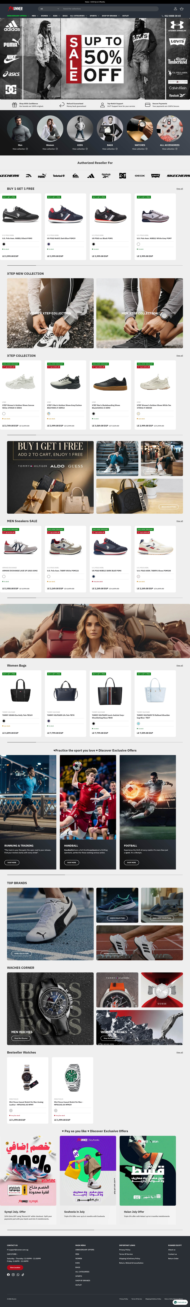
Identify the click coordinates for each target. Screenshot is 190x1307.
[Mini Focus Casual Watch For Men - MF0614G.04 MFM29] (72, 1077)
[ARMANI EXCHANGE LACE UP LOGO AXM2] (20, 546)
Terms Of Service (126, 1254)
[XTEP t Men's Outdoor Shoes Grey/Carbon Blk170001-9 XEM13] (65, 381)
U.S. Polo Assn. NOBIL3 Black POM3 (17, 238)
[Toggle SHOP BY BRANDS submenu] (119, 15)
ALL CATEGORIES (77, 16)
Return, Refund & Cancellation (131, 1263)
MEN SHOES (150, 471)
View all (179, 189)
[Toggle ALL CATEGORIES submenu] (86, 15)
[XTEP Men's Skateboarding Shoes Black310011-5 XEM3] (110, 381)
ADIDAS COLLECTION (111, 954)
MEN (34, 16)
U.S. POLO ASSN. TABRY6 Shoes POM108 (154, 571)
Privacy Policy (124, 1250)
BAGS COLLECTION (169, 507)
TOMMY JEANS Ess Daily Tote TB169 (17, 715)
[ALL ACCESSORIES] (170, 128)
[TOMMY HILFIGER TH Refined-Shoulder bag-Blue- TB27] (155, 691)
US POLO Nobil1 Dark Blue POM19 (61, 238)
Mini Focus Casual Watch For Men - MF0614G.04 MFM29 (68, 1103)
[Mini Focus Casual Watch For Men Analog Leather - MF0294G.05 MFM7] (27, 1077)
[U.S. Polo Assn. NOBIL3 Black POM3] (20, 214)
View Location (15, 1267)
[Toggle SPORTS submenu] (98, 15)
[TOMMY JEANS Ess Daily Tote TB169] (20, 691)
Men (20, 145)
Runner (14, 1299)
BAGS (65, 16)
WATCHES (140, 145)
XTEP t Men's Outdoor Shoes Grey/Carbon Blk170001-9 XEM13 (64, 406)
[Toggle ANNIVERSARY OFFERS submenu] (28, 15)
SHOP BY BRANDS (109, 16)
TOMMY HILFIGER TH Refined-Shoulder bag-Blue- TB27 (153, 716)
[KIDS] (80, 128)
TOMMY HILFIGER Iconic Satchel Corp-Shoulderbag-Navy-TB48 (108, 716)
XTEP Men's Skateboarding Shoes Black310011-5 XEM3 (106, 406)
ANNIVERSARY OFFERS (17, 16)
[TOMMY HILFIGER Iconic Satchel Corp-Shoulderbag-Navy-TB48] (110, 691)
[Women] (50, 128)
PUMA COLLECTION (21, 954)
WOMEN (44, 16)
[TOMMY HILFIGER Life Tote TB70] (65, 691)
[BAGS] (110, 128)
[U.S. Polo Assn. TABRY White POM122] (65, 546)
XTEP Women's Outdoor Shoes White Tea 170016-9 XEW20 (154, 406)
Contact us (172, 1254)
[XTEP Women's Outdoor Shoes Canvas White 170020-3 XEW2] (20, 381)
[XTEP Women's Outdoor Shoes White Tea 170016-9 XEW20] (155, 381)
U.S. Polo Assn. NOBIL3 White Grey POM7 (154, 238)
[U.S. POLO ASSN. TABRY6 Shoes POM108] (155, 546)
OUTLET (125, 16)
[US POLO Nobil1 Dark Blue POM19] (65, 214)
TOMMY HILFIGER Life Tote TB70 (60, 715)
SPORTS (93, 16)
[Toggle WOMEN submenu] (49, 15)
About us (171, 1250)
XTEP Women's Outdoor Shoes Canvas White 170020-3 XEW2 (18, 406)
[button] (181, 8)
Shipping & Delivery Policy (129, 1258)
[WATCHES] (140, 128)
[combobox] (98, 8)
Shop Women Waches (111, 1038)
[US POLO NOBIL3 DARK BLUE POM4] (110, 546)
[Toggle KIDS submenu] (59, 15)
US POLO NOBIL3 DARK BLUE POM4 (106, 571)
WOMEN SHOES (107, 471)
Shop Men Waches (20, 1038)
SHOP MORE (11, 863)
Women (50, 145)
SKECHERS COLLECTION (162, 918)
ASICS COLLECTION (117, 918)
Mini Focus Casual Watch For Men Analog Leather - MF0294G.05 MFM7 (26, 1103)
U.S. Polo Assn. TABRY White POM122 (63, 571)
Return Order (173, 1258)
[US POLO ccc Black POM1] (110, 214)
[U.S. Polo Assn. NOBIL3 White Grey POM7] (155, 214)
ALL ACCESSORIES (169, 145)
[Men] (20, 128)
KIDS (55, 16)
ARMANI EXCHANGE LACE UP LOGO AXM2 (19, 571)
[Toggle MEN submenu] (37, 15)
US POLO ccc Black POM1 (102, 238)
